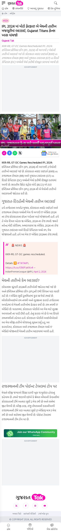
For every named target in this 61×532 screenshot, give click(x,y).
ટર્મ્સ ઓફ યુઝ (43, 513)
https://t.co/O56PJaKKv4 (19, 267)
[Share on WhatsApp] (14, 153)
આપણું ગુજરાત (37, 8)
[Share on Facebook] (9, 153)
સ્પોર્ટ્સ (12, 13)
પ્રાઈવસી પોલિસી (30, 513)
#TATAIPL (23, 263)
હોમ (6, 8)
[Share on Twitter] (20, 153)
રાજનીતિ (19, 8)
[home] (30, 497)
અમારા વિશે (17, 513)
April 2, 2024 (40, 271)
